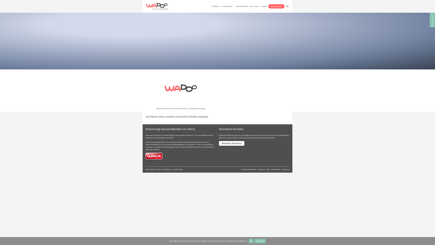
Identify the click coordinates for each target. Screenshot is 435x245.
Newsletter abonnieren (232, 143)
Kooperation (227, 6)
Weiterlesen (260, 241)
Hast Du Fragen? (432, 20)
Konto (264, 6)
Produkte (215, 6)
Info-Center (254, 6)
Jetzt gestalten (276, 6)
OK (251, 241)
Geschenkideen (242, 6)
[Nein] (432, 241)
